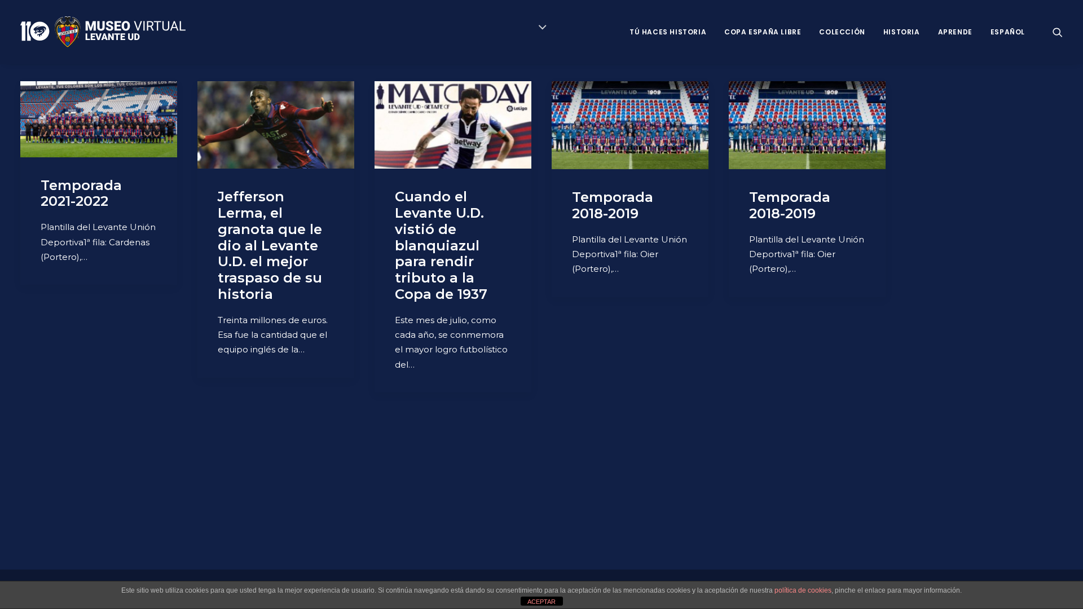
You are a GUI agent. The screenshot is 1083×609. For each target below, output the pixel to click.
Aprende (955, 32)
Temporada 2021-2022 (81, 193)
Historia (901, 32)
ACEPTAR (541, 601)
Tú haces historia (667, 32)
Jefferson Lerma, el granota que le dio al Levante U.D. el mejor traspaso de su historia (270, 245)
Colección (842, 32)
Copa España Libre (762, 32)
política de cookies (802, 590)
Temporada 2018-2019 (612, 205)
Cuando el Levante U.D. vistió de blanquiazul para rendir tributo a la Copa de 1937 (441, 245)
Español (1007, 32)
